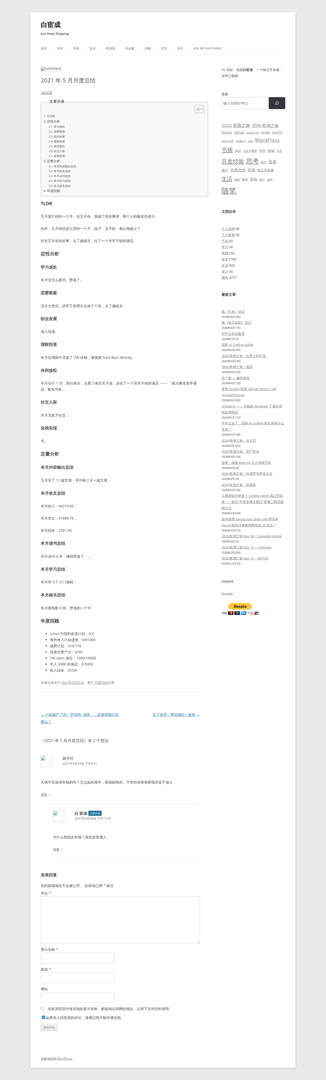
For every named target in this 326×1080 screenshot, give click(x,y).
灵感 (251, 169)
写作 (60, 48)
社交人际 (59, 151)
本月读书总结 (62, 176)
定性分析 (53, 121)
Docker (227, 132)
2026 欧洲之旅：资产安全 (240, 451)
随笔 (229, 190)
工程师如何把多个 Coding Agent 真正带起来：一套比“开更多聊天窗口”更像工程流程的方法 (253, 501)
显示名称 (49, 949)
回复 (44, 794)
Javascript (252, 132)
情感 (225, 253)
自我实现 (59, 156)
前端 (271, 150)
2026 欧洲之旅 (265, 125)
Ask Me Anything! (208, 48)
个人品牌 (228, 228)
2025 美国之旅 (236, 125)
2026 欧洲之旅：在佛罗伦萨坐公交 (247, 473)
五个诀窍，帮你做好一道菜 (176, 714)
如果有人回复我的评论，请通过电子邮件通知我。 (85, 1017)
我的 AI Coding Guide (237, 344)
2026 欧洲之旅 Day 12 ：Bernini (245, 558)
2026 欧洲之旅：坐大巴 (239, 440)
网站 (44, 988)
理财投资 (59, 141)
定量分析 (53, 161)
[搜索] (277, 103)
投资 (76, 48)
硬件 (245, 179)
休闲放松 (59, 146)
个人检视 (228, 234)
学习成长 (59, 126)
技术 (93, 48)
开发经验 (233, 161)
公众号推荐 (250, 151)
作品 (238, 151)
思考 (252, 160)
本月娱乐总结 (62, 186)
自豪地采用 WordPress (56, 1058)
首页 (44, 48)
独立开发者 (265, 170)
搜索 (225, 94)
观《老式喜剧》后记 (236, 322)
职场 (253, 179)
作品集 (129, 48)
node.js (241, 141)
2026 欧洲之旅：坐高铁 (239, 484)
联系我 (110, 48)
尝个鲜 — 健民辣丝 (236, 378)
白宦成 (51, 24)
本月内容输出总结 (65, 166)
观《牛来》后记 (233, 311)
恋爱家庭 (59, 131)
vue (250, 141)
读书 (270, 179)
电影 (237, 179)
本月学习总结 (62, 181)
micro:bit (228, 141)
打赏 (164, 48)
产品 (225, 241)
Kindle (265, 132)
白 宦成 (81, 813)
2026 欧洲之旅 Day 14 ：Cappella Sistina (251, 536)
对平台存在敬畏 (233, 333)
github (239, 132)
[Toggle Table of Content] (197, 109)
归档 (148, 48)
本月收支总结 (62, 171)
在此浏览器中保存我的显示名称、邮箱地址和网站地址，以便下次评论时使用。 (110, 1008)
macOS (277, 132)
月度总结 (101, 682)
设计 (262, 179)
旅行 (225, 170)
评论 (46, 893)
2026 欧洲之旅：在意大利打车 (244, 355)
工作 (279, 151)
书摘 (227, 149)
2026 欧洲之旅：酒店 (237, 366)
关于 (180, 48)
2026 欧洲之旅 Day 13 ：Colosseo (246, 547)
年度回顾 (53, 191)
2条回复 (46, 93)
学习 (225, 247)
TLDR (51, 116)
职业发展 (59, 136)
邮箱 (46, 969)
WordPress (267, 140)
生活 (227, 178)
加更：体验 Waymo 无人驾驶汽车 (246, 462)
